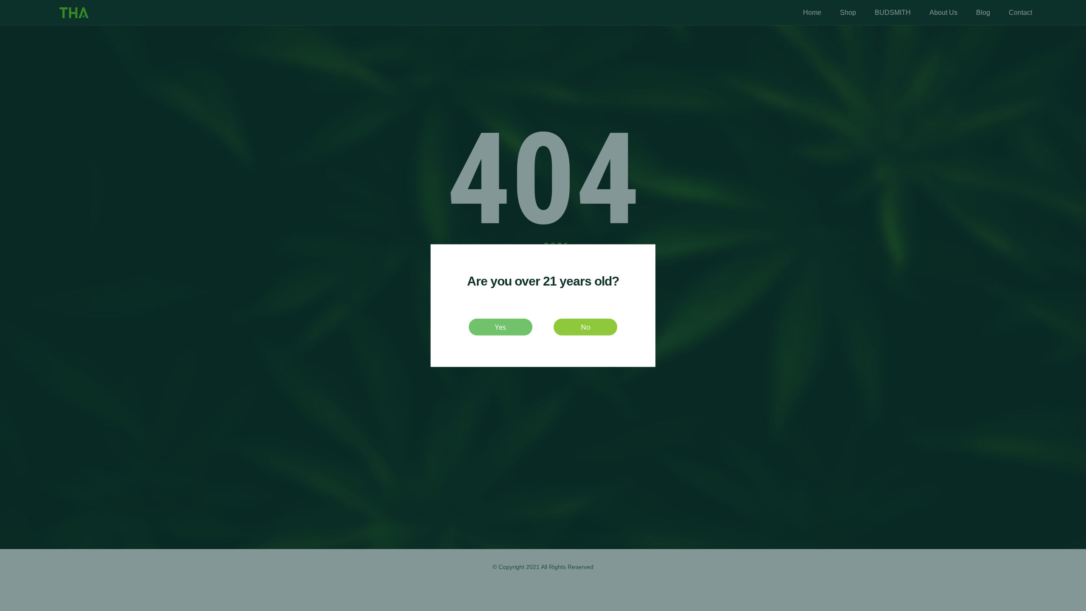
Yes (500, 326)
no (586, 326)
